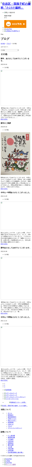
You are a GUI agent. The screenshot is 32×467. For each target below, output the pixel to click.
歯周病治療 (11, 437)
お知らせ (11, 424)
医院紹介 (11, 415)
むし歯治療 (11, 435)
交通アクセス (12, 418)
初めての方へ (12, 420)
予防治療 (11, 448)
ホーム (10, 413)
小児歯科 (11, 439)
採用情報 (11, 422)
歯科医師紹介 (12, 417)
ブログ (10, 426)
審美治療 (11, 445)
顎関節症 (11, 443)
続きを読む (4, 119)
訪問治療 (11, 450)
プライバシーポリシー (15, 428)
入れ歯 (10, 447)
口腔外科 (11, 441)
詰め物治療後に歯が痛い (15, 452)
